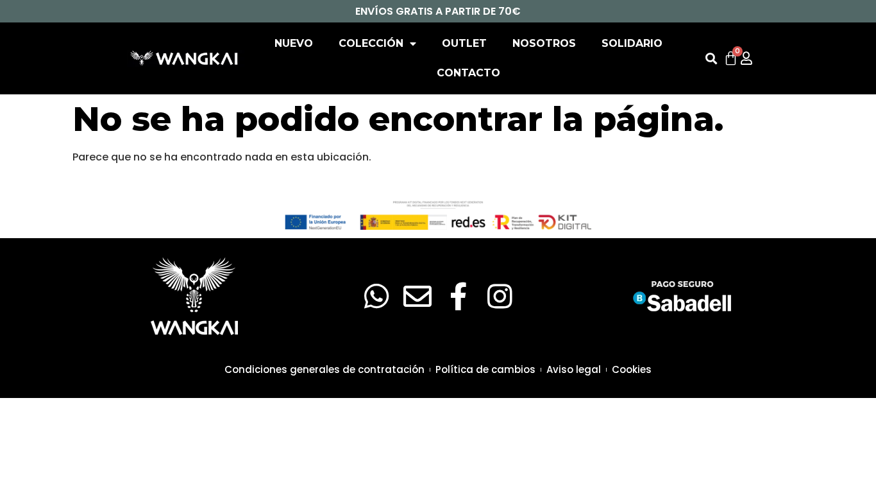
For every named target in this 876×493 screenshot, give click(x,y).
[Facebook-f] (458, 296)
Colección (371, 43)
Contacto (468, 73)
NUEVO (293, 43)
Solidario (632, 43)
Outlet (464, 43)
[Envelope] (417, 296)
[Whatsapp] (376, 296)
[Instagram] (499, 296)
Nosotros (544, 43)
